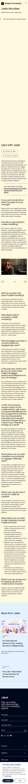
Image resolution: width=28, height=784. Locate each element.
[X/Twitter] (5, 735)
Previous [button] (2, 281)
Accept (8, 780)
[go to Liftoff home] (13, 3)
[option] (14, 267)
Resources (4, 760)
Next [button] (25, 281)
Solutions (4, 753)
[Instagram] (8, 735)
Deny (20, 780)
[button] (26, 3)
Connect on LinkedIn (11, 156)
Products (4, 746)
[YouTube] (11, 735)
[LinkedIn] (2, 735)
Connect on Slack (10, 151)
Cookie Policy (8, 776)
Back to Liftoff (2, 3)
